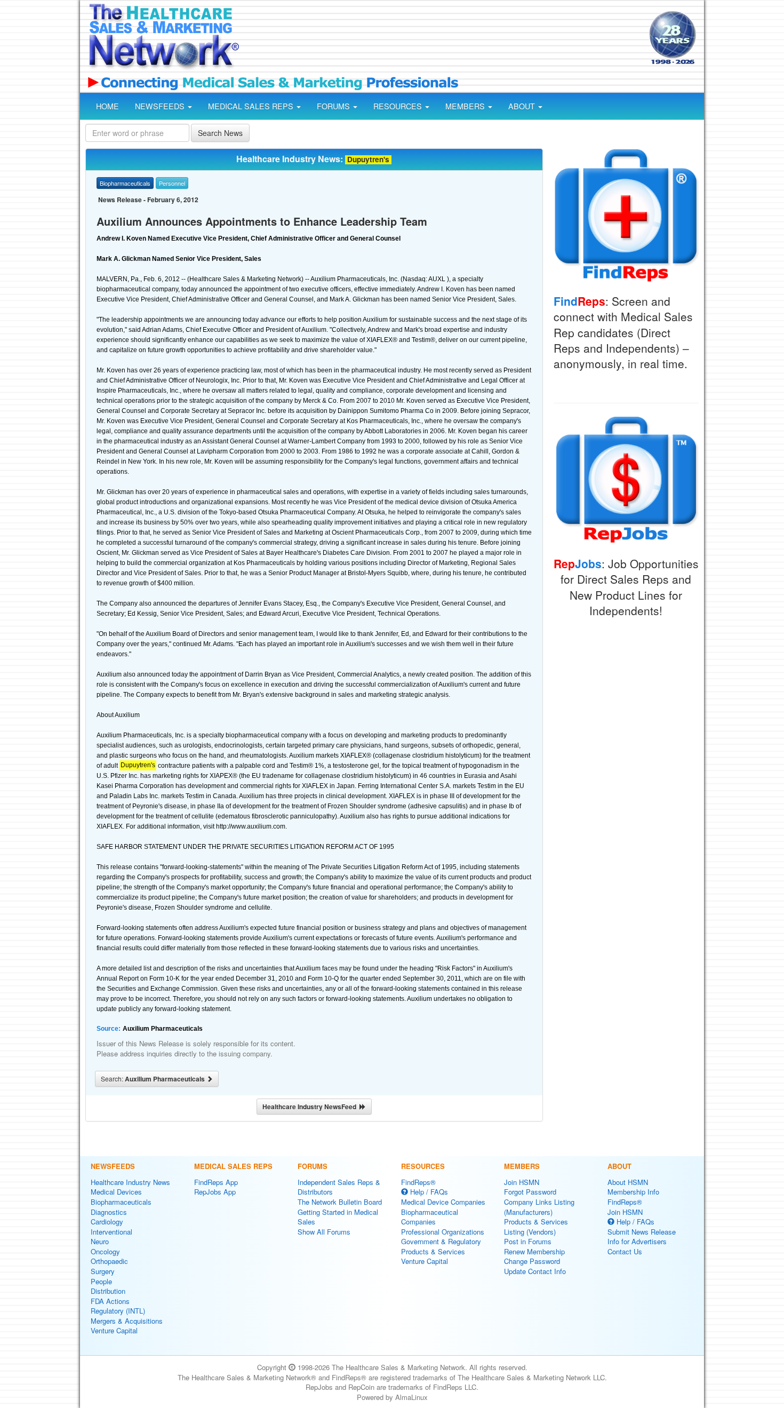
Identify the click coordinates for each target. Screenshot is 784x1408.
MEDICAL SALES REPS (251, 106)
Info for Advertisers (637, 1241)
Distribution (108, 1291)
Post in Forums (527, 1241)
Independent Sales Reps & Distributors (339, 1187)
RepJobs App (215, 1192)
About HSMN (627, 1182)
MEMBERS (466, 106)
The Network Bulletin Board (340, 1202)
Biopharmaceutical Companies (429, 1217)
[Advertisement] (443, 39)
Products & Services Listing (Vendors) (536, 1226)
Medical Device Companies (443, 1202)
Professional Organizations (442, 1232)
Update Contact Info (535, 1271)
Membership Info (633, 1192)
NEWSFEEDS (161, 106)
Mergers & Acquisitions (127, 1321)
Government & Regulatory (441, 1241)
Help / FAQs (428, 1192)
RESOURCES (398, 106)
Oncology (105, 1251)
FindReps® (418, 1182)
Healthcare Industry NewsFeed (310, 1106)
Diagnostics (109, 1212)
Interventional (111, 1232)
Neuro (100, 1241)
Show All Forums (324, 1232)
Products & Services (433, 1251)
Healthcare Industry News (130, 1182)
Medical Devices (116, 1192)
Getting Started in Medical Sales (338, 1217)
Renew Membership (534, 1251)
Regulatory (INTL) (118, 1311)
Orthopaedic (109, 1261)
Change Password (532, 1261)
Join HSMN (521, 1182)
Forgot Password (530, 1192)
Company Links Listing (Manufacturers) (539, 1207)
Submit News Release (641, 1232)
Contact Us (624, 1251)
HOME (107, 106)
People (101, 1281)
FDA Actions (110, 1301)
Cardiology (107, 1221)
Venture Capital (114, 1330)
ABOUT (522, 106)
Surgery (103, 1271)
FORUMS (334, 106)
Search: (153, 1079)
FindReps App (216, 1182)
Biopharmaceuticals (121, 1202)
